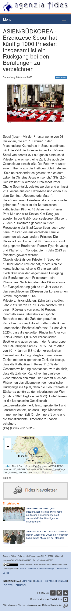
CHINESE (20, 585)
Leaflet (7, 465)
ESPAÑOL (50, 581)
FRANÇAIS (61, 581)
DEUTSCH (9, 585)
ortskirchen (61, 77)
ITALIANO (28, 581)
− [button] (8, 446)
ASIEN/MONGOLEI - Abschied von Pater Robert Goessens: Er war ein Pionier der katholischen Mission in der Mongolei (47, 534)
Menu (7, 19)
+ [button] (8, 441)
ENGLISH (38, 581)
